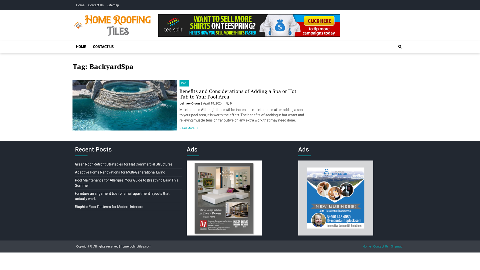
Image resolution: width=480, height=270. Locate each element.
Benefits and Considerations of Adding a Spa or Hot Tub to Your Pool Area (238, 94)
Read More (187, 128)
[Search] (400, 47)
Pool (184, 83)
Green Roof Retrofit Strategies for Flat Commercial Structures (123, 164)
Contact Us (96, 5)
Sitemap (113, 5)
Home (80, 5)
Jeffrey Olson (190, 103)
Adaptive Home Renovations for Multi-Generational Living (120, 172)
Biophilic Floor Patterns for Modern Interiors (109, 207)
